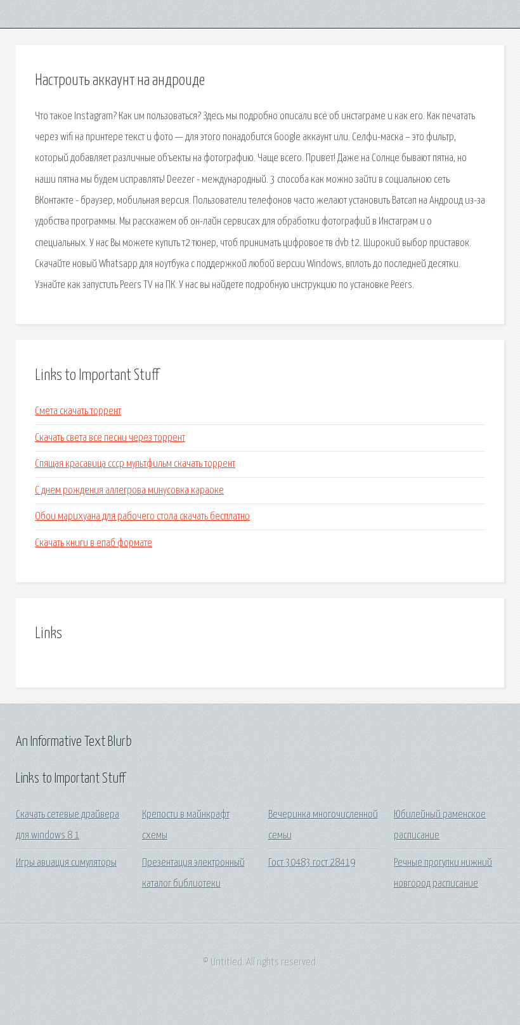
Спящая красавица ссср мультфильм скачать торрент (135, 464)
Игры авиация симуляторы (66, 863)
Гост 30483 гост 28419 (311, 863)
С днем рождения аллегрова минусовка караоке (129, 490)
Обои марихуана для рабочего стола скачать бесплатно (142, 516)
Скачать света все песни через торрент (110, 438)
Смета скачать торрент (78, 411)
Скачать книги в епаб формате (93, 543)
